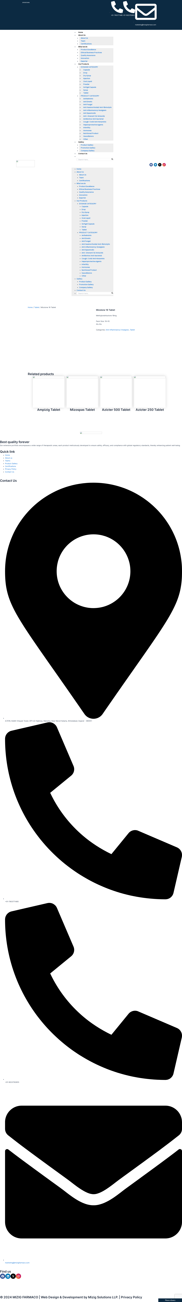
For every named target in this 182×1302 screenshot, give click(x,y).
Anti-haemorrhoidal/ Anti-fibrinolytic (97, 107)
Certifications (86, 44)
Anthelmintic (88, 99)
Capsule (86, 70)
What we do (82, 47)
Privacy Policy (131, 1297)
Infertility (86, 127)
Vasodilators (88, 136)
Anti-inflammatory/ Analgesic (94, 110)
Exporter (84, 61)
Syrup (85, 90)
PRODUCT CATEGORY (90, 96)
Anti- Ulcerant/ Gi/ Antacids (94, 116)
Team (83, 41)
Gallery (81, 142)
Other (85, 139)
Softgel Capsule (89, 87)
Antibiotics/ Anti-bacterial (93, 119)
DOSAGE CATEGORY (89, 67)
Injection (86, 78)
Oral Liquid (87, 81)
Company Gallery (87, 151)
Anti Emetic (87, 102)
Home (80, 32)
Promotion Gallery (88, 148)
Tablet (85, 93)
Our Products (83, 64)
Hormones (87, 130)
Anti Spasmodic (89, 113)
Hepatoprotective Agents (93, 125)
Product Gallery (87, 145)
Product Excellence (88, 49)
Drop (85, 73)
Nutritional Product (90, 133)
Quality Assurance (88, 55)
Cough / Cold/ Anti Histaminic (94, 122)
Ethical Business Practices (91, 52)
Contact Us (82, 154)
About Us (82, 35)
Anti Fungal (87, 104)
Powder (86, 84)
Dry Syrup (87, 76)
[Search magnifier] (112, 159)
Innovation (85, 58)
